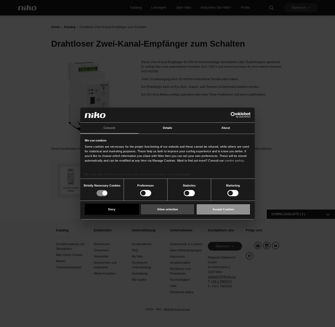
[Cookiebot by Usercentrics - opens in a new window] (233, 115)
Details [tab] (167, 127)
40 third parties (115, 174)
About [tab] (225, 127)
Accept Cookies (223, 209)
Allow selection (167, 209)
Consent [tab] (109, 127)
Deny (111, 209)
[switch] (145, 193)
